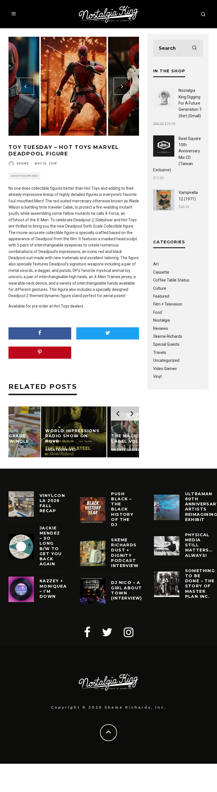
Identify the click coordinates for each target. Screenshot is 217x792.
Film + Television (167, 304)
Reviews (160, 328)
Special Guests (166, 344)
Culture (159, 288)
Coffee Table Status (171, 280)
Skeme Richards (167, 336)
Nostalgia (161, 320)
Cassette (161, 272)
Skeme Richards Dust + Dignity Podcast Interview (124, 552)
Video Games (165, 368)
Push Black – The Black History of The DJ (122, 509)
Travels (159, 352)
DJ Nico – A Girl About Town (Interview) (126, 590)
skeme (22, 163)
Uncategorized (24, 175)
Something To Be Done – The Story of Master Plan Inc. (200, 583)
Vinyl (157, 376)
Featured (161, 296)
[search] (194, 48)
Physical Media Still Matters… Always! (199, 545)
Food (157, 312)
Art (156, 264)
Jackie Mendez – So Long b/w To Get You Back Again (51, 545)
